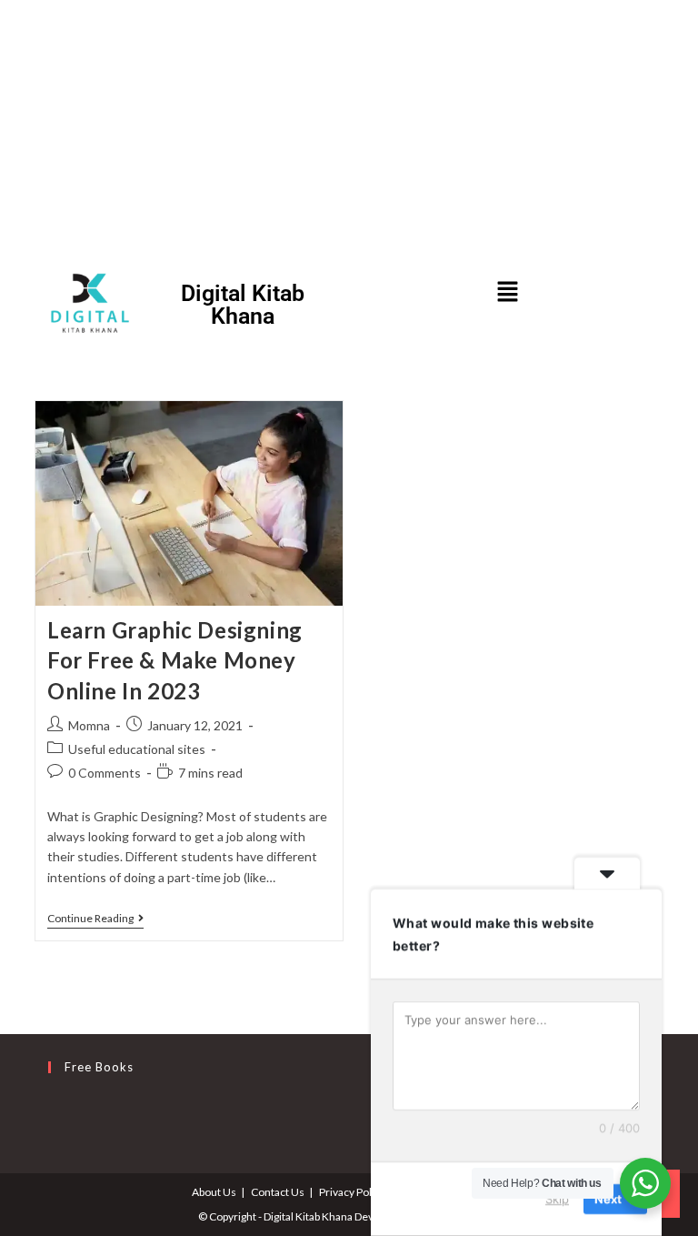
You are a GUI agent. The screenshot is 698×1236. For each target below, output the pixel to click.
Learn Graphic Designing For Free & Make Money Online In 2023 (175, 660)
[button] (507, 292)
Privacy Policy (352, 1192)
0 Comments (104, 772)
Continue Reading (95, 918)
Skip (557, 1198)
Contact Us (277, 1192)
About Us (214, 1192)
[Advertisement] (349, 127)
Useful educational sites (136, 749)
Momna (89, 725)
